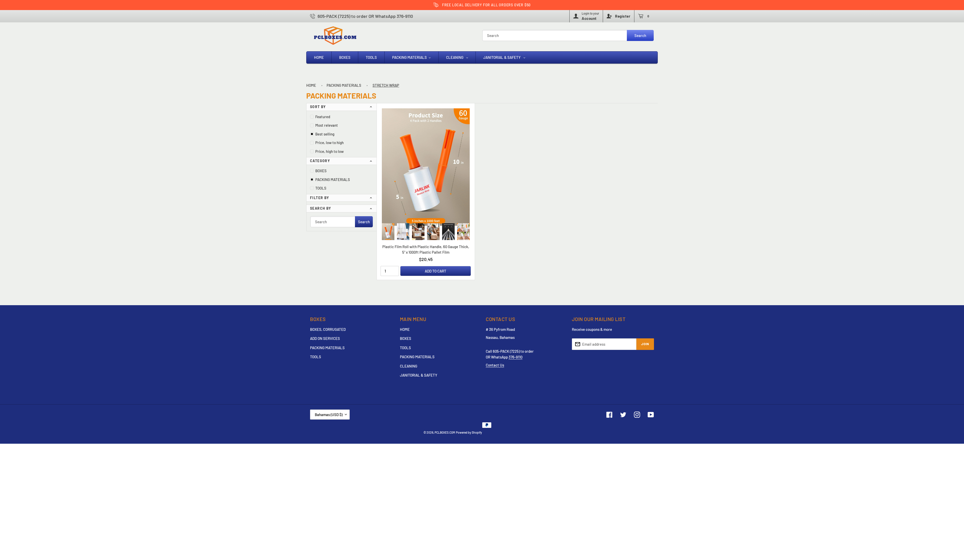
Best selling (324, 134)
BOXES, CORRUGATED (328, 329)
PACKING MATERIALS (344, 85)
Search (640, 35)
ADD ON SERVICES (325, 338)
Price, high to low (329, 151)
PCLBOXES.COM (445, 432)
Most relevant (326, 125)
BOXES (321, 170)
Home (311, 85)
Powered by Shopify (469, 432)
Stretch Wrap (386, 85)
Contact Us (495, 365)
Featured (322, 116)
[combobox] (568, 35)
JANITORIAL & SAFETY (418, 375)
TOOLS (320, 188)
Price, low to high (329, 142)
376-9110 (515, 357)
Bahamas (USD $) (328, 414)
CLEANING (408, 366)
